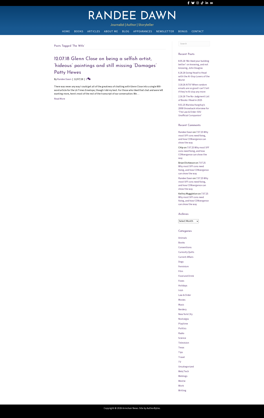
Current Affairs (185, 257)
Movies (181, 299)
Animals (182, 238)
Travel (181, 357)
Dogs (181, 261)
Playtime (183, 323)
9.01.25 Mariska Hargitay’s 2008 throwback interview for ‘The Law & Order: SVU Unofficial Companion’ (193, 110)
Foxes (181, 281)
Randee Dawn (185, 132)
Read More (59, 98)
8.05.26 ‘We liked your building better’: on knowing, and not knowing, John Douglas (193, 64)
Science (182, 338)
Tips (180, 352)
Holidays (182, 285)
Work (181, 385)
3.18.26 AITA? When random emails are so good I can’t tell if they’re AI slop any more (193, 88)
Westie (181, 381)
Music (181, 304)
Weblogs (182, 376)
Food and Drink (186, 276)
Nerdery (182, 309)
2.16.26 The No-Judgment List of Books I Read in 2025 (193, 98)
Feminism (183, 266)
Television (183, 342)
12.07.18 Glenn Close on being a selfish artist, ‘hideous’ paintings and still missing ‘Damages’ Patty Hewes (105, 65)
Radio (181, 333)
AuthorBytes (153, 408)
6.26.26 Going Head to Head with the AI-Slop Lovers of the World (194, 76)
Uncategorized (186, 366)
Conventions (185, 247)
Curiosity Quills (186, 252)
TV (179, 362)
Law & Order (184, 295)
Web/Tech (183, 371)
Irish (180, 290)
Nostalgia (183, 319)
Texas (181, 347)
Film (180, 271)
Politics (182, 328)
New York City (185, 314)
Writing (182, 390)
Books (181, 242)
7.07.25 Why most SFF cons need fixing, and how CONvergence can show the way (193, 137)
